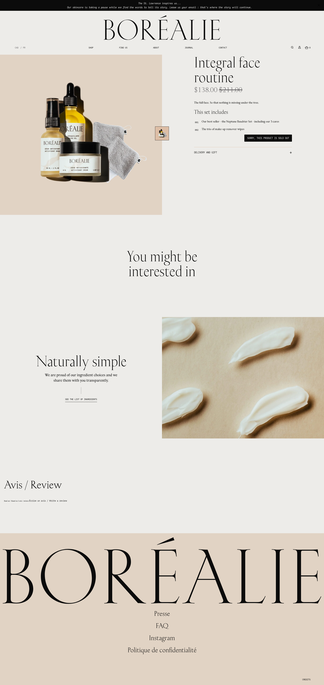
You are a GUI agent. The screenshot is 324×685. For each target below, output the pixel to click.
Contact (223, 47)
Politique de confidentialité (162, 650)
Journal (189, 47)
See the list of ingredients (81, 399)
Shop (91, 47)
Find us (123, 47)
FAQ (162, 625)
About (156, 47)
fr (24, 47)
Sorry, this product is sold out (268, 138)
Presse (162, 613)
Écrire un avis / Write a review (48, 501)
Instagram (162, 637)
